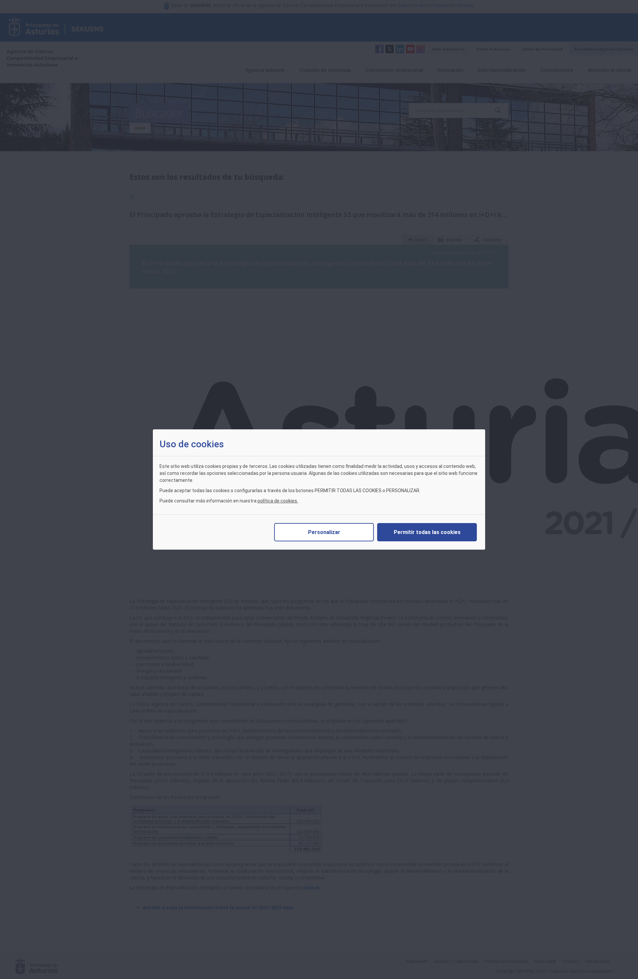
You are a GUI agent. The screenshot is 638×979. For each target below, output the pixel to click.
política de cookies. (278, 500)
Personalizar (324, 532)
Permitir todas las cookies (427, 532)
